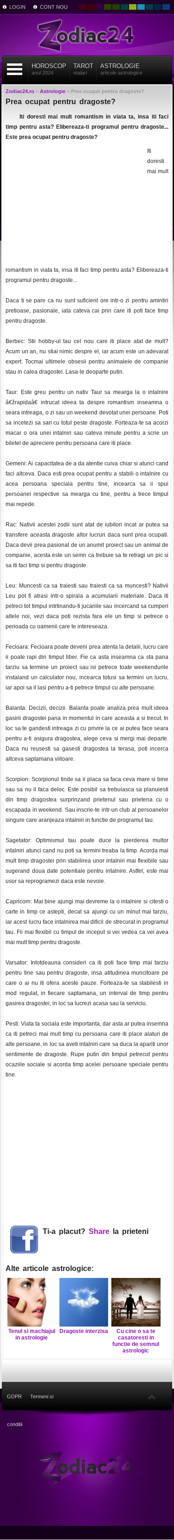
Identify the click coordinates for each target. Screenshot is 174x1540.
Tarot (83, 69)
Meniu (14, 69)
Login (17, 7)
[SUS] (152, 1396)
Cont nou (54, 7)
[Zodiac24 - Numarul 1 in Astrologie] (87, 35)
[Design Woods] (116, 7)
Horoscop (49, 69)
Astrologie (121, 69)
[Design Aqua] (141, 7)
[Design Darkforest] (107, 7)
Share (99, 1231)
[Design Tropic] (124, 7)
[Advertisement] (75, 204)
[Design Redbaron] (91, 7)
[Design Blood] (82, 7)
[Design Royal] (157, 7)
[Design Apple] (132, 7)
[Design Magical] (99, 7)
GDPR (14, 1396)
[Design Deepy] (166, 7)
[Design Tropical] (149, 7)
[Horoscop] (87, 1466)
